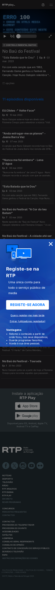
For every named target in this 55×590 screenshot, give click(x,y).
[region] (27, 295)
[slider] (27, 586)
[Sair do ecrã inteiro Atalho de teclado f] (50, 586)
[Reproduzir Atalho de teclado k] (5, 586)
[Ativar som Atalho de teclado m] (12, 586)
